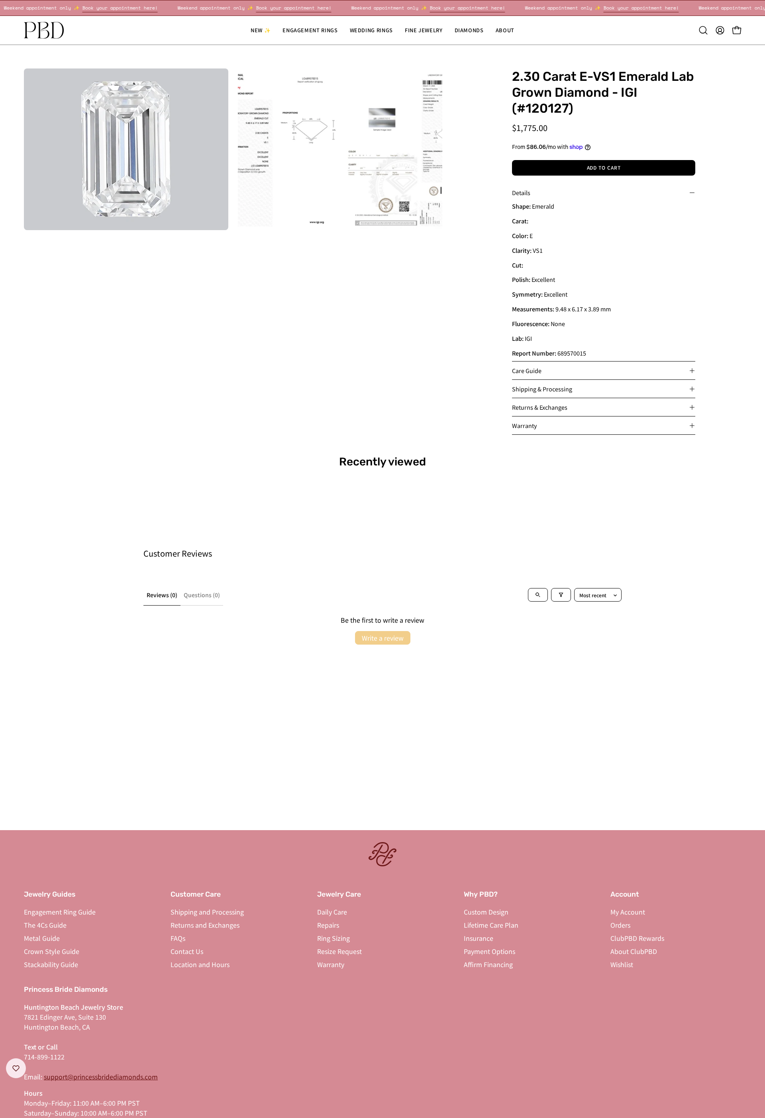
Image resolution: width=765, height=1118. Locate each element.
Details (521, 192)
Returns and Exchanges (205, 925)
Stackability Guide (51, 964)
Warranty (524, 425)
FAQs (178, 938)
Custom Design (486, 912)
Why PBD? (481, 894)
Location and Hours (200, 964)
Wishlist (621, 964)
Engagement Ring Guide (60, 912)
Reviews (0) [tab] (162, 595)
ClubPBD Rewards (637, 938)
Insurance (478, 938)
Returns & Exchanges (539, 407)
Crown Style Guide (51, 951)
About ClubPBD (633, 951)
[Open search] (538, 595)
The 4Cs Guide (45, 925)
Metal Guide (42, 938)
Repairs (328, 925)
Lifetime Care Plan (491, 925)
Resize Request (339, 951)
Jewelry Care (339, 894)
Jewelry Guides (49, 894)
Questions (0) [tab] (202, 595)
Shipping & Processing (542, 389)
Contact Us (187, 951)
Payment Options (489, 951)
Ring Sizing (333, 938)
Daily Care (332, 912)
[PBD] (44, 30)
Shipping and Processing (207, 912)
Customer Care (196, 894)
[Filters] (561, 595)
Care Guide (526, 370)
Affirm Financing (488, 964)
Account (624, 894)
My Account (627, 912)
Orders (620, 925)
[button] (371, 30)
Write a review (383, 638)
